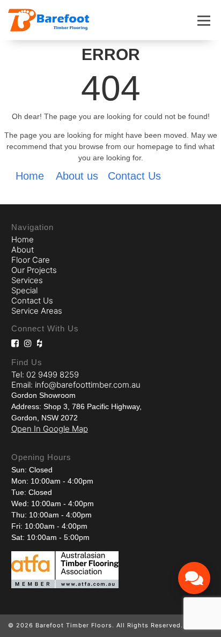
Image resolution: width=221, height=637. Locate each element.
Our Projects (34, 270)
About (22, 250)
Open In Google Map (49, 429)
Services (27, 280)
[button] (204, 20)
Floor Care (30, 260)
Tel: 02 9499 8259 (45, 374)
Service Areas (36, 311)
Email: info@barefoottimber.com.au (76, 385)
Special (24, 290)
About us (77, 176)
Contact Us (134, 176)
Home (30, 176)
